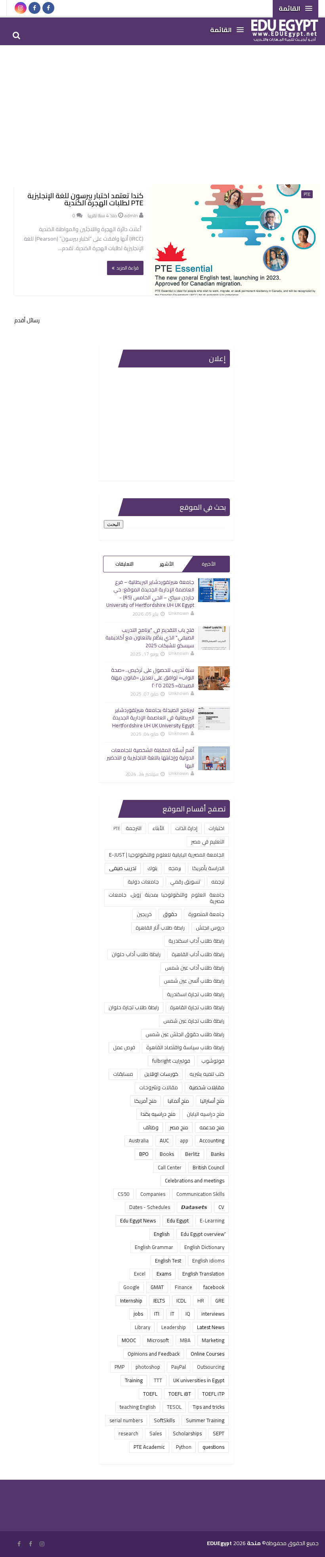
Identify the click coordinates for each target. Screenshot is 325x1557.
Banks (217, 1154)
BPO (144, 1154)
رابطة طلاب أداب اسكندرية (196, 940)
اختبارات (216, 828)
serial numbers (126, 1420)
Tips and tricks (208, 1407)
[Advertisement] (162, 109)
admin (131, 215)
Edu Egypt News (138, 1220)
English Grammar (154, 1247)
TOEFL (150, 1393)
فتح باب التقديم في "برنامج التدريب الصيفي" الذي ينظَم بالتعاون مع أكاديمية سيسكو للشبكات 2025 (149, 637)
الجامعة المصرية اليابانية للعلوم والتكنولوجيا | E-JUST (166, 854)
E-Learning (212, 1220)
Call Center (170, 1167)
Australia (139, 1140)
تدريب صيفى (122, 868)
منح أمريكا (145, 1101)
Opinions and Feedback (154, 1353)
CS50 (123, 1194)
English (162, 1234)
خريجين (144, 914)
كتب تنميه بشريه (206, 1074)
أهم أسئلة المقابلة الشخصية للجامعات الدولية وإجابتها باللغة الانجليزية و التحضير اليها (150, 757)
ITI (156, 1313)
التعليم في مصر (207, 841)
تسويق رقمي (185, 881)
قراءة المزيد (128, 267)
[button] (295, 8)
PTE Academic (149, 1447)
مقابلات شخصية (206, 1087)
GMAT (157, 1287)
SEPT (218, 1433)
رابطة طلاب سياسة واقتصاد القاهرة (185, 1047)
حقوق (170, 914)
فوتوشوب (212, 1060)
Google (131, 1287)
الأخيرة (209, 563)
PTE (307, 194)
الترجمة (133, 828)
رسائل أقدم (27, 320)
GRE (219, 1300)
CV (221, 1207)
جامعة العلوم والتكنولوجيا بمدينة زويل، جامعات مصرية (166, 898)
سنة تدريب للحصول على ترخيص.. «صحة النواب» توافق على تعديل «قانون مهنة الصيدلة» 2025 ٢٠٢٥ (152, 677)
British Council (208, 1167)
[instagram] (21, 8)
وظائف (151, 1127)
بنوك (152, 868)
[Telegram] (62, 8)
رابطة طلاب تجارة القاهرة (197, 1007)
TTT (158, 1380)
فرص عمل (124, 1047)
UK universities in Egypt (198, 1380)
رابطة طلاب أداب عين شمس (194, 967)
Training (134, 1380)
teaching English (138, 1407)
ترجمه (217, 881)
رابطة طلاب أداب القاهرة (198, 954)
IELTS (159, 1300)
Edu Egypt (178, 1220)
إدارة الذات (186, 828)
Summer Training (205, 1420)
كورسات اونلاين (161, 1074)
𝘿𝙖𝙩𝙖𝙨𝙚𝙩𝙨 (194, 1207)
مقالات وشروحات (158, 1087)
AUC (164, 1140)
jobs (138, 1313)
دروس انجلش (210, 927)
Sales (155, 1433)
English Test (168, 1260)
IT (172, 1313)
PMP (119, 1366)
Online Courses (207, 1353)
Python (183, 1447)
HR (200, 1300)
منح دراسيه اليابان (205, 1114)
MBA (185, 1340)
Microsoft (158, 1340)
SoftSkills (164, 1420)
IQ (187, 1313)
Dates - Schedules (149, 1207)
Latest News (210, 1327)
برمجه (174, 868)
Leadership (173, 1327)
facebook (213, 1287)
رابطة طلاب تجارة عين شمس (193, 1020)
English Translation (203, 1273)
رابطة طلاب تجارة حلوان (134, 1007)
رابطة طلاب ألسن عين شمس (194, 980)
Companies (152, 1194)
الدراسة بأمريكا (208, 868)
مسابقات (123, 1074)
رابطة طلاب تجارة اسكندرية (195, 994)
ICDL (181, 1300)
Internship (131, 1300)
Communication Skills (200, 1194)
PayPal (178, 1366)
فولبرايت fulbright (171, 1060)
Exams (164, 1273)
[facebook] (34, 8)
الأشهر (167, 563)
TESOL (174, 1407)
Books (167, 1154)
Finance (183, 1287)
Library (142, 1327)
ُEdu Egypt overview (202, 1234)
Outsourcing (210, 1366)
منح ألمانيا (178, 1101)
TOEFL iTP (213, 1393)
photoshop (148, 1366)
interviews (212, 1313)
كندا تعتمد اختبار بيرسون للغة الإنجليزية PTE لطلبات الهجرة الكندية (85, 199)
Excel (139, 1273)
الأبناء (158, 828)
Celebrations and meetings (194, 1180)
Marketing (213, 1340)
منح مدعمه (211, 1127)
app (184, 1140)
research (128, 1433)
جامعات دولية (143, 881)
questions (213, 1447)
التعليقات (124, 563)
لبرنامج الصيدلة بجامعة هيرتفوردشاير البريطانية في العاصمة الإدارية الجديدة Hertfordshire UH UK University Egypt (153, 717)
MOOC (129, 1340)
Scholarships (187, 1433)
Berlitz (192, 1154)
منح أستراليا (212, 1101)
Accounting (211, 1140)
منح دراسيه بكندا (158, 1114)
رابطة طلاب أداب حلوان (136, 954)
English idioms (208, 1260)
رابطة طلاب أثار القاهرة (160, 927)
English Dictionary (204, 1247)
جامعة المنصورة (206, 914)
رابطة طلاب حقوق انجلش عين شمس (184, 1034)
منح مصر (179, 1127)
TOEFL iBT (179, 1393)
